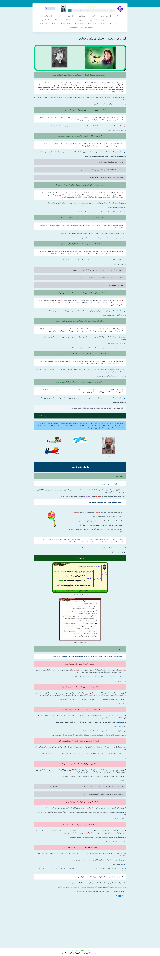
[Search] (70, 10)
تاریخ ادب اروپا (74, 27)
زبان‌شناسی (67, 20)
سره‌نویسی (115, 23)
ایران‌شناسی (103, 23)
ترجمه (56, 23)
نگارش (94, 16)
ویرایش (92, 23)
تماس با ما (103, 20)
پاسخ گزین (47, 16)
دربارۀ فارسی (105, 16)
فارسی (116, 16)
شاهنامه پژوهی (93, 20)
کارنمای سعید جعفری (116, 20)
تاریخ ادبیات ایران (87, 27)
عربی (69, 16)
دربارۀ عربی (59, 16)
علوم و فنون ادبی (81, 16)
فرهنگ (56, 20)
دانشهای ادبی (80, 23)
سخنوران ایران (67, 23)
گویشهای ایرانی (45, 20)
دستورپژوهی (79, 20)
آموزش (46, 23)
